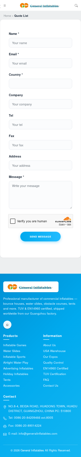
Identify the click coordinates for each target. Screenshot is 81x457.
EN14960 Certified (55, 368)
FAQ (46, 380)
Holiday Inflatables (15, 374)
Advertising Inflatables (18, 368)
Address (15, 156)
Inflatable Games (14, 345)
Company (16, 95)
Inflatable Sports (14, 357)
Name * (14, 33)
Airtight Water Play (15, 362)
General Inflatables (32, 450)
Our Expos (50, 357)
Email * (14, 54)
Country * (16, 74)
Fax (11, 136)
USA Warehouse (54, 351)
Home (7, 16)
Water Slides (11, 351)
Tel (11, 115)
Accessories (11, 385)
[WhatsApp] (7, 325)
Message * (16, 176)
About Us (49, 345)
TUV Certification (54, 374)
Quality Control (53, 362)
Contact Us (50, 385)
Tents (7, 380)
